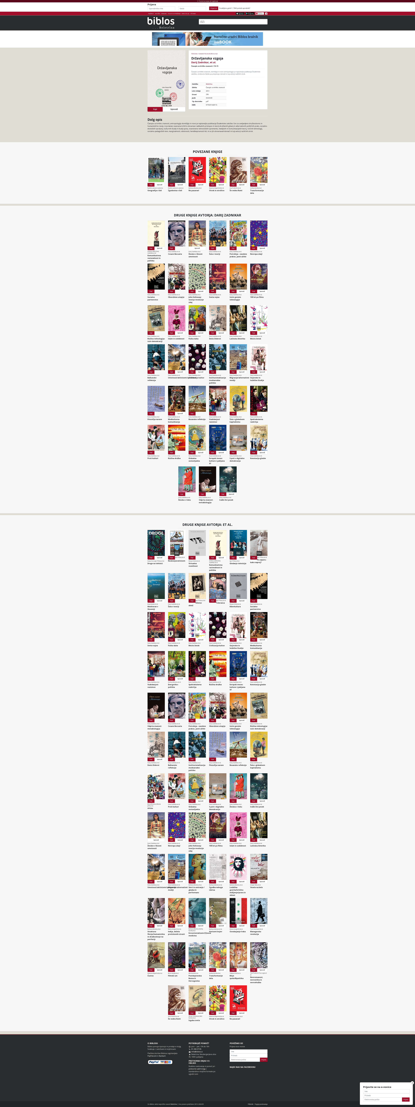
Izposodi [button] (174, 109)
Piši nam (193, 13)
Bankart (162, 1056)
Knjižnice (151, 13)
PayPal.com (152, 1056)
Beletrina (209, 84)
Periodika (194, 54)
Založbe (157, 13)
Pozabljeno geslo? (225, 8)
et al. (213, 62)
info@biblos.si (197, 1051)
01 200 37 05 (196, 1049)
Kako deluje (185, 13)
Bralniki (164, 13)
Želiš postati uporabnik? (242, 8)
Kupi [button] (155, 109)
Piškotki (250, 1104)
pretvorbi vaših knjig (197, 1069)
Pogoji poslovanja (261, 1104)
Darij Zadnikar (200, 62)
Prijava (263, 1060)
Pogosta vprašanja (174, 13)
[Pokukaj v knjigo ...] (166, 78)
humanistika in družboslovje (208, 54)
